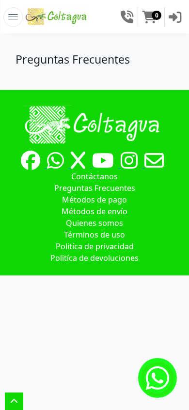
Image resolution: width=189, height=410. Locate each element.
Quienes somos (94, 223)
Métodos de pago (94, 199)
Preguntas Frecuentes (94, 188)
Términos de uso (94, 234)
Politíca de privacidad (95, 246)
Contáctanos (94, 176)
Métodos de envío (94, 211)
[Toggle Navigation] (13, 17)
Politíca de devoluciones (94, 258)
